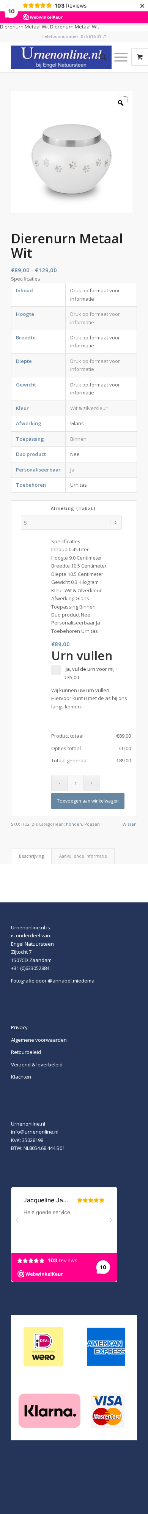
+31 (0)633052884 (30, 968)
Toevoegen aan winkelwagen (88, 801)
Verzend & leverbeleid (37, 1064)
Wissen (130, 824)
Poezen (92, 824)
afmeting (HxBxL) (73, 508)
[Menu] (117, 57)
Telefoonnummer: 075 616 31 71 (74, 36)
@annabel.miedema (71, 980)
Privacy (19, 1027)
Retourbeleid (26, 1052)
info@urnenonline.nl (34, 1131)
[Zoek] (99, 57)
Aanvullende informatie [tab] (83, 856)
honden (74, 824)
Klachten (21, 1076)
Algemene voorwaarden (39, 1039)
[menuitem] (99, 57)
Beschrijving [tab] (31, 856)
